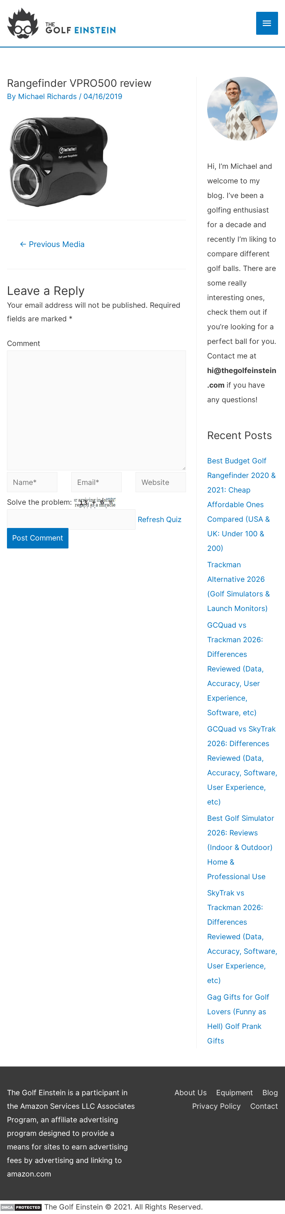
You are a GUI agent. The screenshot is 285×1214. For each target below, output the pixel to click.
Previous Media (52, 244)
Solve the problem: (40, 502)
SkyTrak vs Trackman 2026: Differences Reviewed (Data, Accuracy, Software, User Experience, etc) (242, 937)
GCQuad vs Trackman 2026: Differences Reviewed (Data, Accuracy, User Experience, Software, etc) (235, 669)
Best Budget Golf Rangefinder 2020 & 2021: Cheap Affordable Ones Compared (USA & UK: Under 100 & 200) (241, 504)
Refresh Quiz (159, 519)
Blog (270, 1092)
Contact (264, 1106)
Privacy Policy (216, 1106)
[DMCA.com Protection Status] (21, 1207)
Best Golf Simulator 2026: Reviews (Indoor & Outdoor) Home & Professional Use (240, 847)
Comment (23, 343)
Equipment (234, 1092)
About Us (190, 1092)
